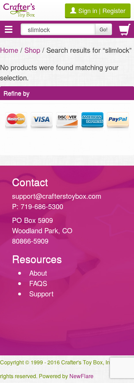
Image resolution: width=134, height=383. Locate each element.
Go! (104, 29)
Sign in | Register (101, 10)
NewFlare (81, 376)
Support (41, 293)
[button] (8, 29)
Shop (32, 50)
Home (9, 50)
